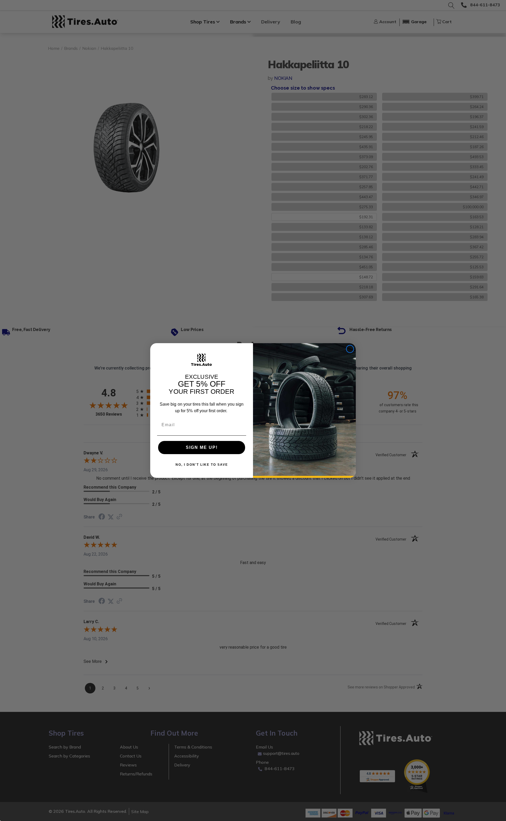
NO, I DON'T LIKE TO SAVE (202, 465)
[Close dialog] (350, 349)
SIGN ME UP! (202, 447)
